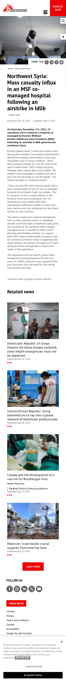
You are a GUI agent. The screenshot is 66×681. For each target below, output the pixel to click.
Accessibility (12, 628)
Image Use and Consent (19, 633)
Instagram (16, 589)
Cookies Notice (22, 657)
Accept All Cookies (33, 675)
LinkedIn (24, 589)
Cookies (10, 624)
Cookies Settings (33, 666)
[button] (63, 37)
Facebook (9, 589)
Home (10, 68)
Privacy (10, 615)
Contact (10, 611)
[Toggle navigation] (45, 12)
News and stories (22, 68)
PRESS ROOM (16, 603)
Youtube (39, 589)
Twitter (31, 589)
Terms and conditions (17, 620)
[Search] (63, 21)
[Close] (62, 641)
